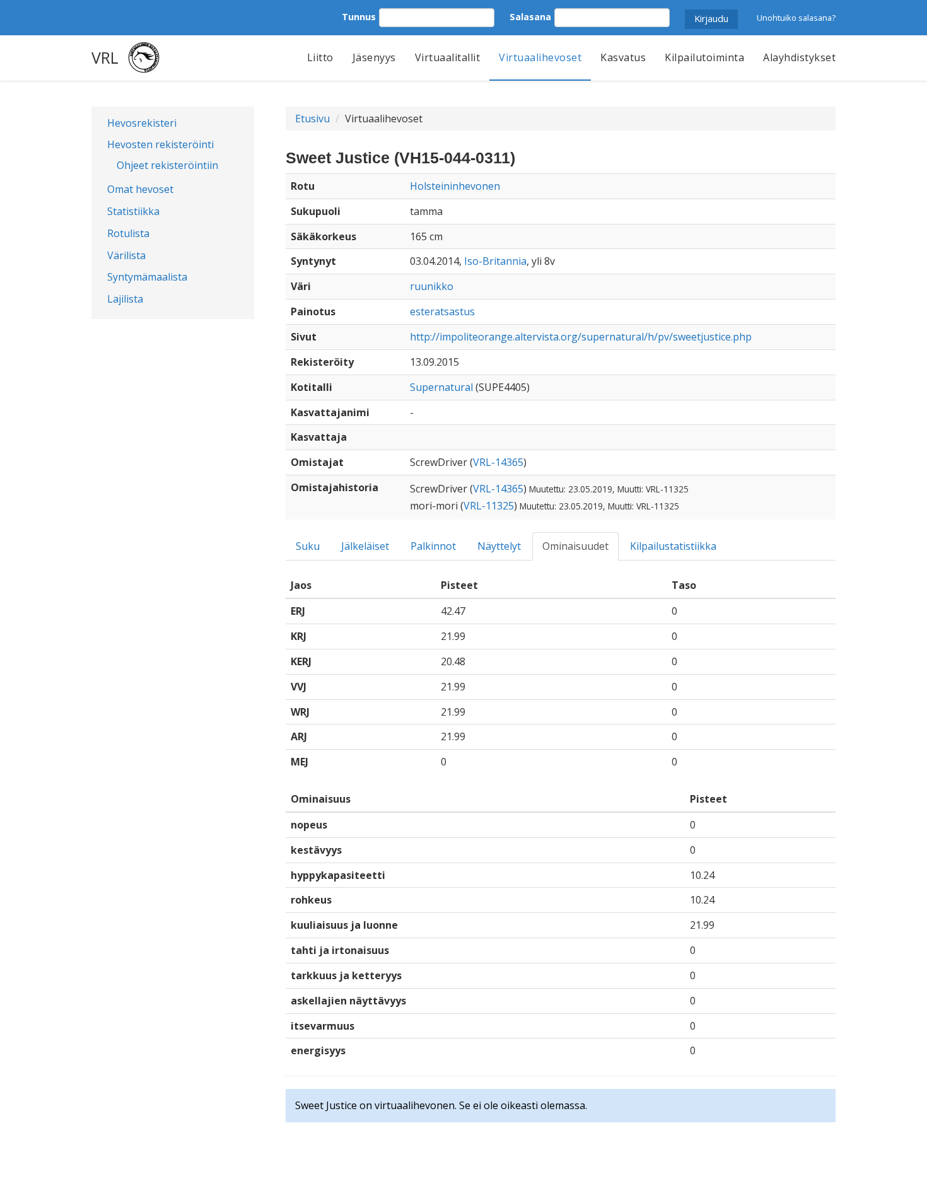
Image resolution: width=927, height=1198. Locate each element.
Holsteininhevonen (455, 186)
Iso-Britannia (495, 261)
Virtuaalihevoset (540, 57)
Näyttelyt (499, 546)
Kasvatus (623, 57)
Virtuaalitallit (448, 57)
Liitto (320, 57)
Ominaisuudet (575, 546)
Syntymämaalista (147, 277)
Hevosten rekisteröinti (160, 144)
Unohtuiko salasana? (796, 17)
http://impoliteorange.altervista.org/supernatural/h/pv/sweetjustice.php (581, 337)
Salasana (530, 17)
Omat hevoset (140, 189)
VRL (105, 57)
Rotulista (128, 233)
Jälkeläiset (365, 546)
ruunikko (431, 286)
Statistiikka (133, 211)
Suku (308, 546)
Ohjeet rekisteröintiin (167, 165)
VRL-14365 (498, 462)
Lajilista (125, 299)
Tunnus (359, 17)
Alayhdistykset (799, 57)
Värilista (126, 255)
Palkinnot (433, 546)
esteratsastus (442, 311)
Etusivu (312, 118)
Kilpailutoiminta (704, 57)
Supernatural (441, 387)
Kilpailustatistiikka (673, 546)
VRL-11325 (489, 506)
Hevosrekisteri (142, 123)
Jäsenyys (374, 57)
